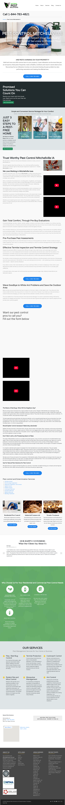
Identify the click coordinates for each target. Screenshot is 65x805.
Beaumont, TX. (36, 795)
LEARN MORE (12, 524)
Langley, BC (35, 771)
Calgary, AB (35, 774)
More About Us (21, 765)
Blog (52, 5)
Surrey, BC (35, 772)
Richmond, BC (36, 769)
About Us (20, 757)
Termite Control (8, 481)
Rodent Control (8, 487)
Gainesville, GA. (36, 789)
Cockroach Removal (10, 489)
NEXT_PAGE (23, 729)
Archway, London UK (37, 757)
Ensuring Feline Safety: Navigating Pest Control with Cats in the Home (54, 768)
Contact (19, 761)
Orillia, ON (35, 777)
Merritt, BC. (35, 765)
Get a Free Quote (8, 148)
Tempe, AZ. (35, 786)
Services (47, 5)
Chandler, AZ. (36, 783)
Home (36, 5)
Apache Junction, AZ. (37, 780)
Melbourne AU (36, 755)
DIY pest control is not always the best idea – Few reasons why (54, 759)
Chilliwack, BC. (36, 766)
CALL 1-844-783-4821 (32, 76)
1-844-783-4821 (10, 719)
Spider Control (8, 486)
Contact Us (58, 5)
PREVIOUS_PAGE (24, 727)
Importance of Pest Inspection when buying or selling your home (54, 773)
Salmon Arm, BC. (37, 761)
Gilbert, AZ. (35, 787)
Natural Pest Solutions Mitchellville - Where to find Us (47, 718)
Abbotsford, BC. (36, 768)
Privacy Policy (21, 763)
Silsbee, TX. (35, 792)
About (41, 5)
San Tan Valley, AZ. (37, 781)
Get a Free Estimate (8, 102)
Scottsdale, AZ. (36, 778)
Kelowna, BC (36, 758)
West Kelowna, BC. (37, 760)
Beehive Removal (9, 492)
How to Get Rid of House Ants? (55, 755)
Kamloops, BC (36, 763)
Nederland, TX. (36, 790)
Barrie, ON (35, 775)
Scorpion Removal (9, 490)
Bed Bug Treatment (9, 493)
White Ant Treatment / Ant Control (13, 484)
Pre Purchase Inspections (11, 483)
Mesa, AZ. (35, 784)
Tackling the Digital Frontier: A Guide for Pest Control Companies (54, 763)
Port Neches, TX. (36, 794)
